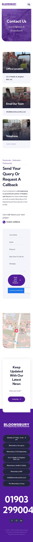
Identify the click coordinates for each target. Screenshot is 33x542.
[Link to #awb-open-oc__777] (28, 4)
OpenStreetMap (26, 347)
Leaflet (19, 347)
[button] (16, 330)
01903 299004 (11, 144)
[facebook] (12, 520)
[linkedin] (21, 520)
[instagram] (16, 520)
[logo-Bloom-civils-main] (9, 4)
